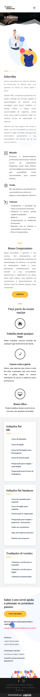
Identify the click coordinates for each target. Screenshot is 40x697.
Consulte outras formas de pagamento (14, 659)
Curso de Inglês (17, 444)
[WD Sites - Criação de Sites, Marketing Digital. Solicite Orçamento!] (27, 695)
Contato (20, 294)
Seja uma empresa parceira (22, 532)
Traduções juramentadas (21, 576)
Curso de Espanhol (18, 439)
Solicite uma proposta (20, 538)
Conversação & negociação (22, 513)
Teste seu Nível (15, 614)
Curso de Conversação (20, 458)
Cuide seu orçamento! (20, 527)
